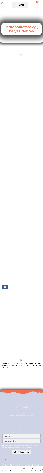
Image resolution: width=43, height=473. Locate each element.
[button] (20, 5)
